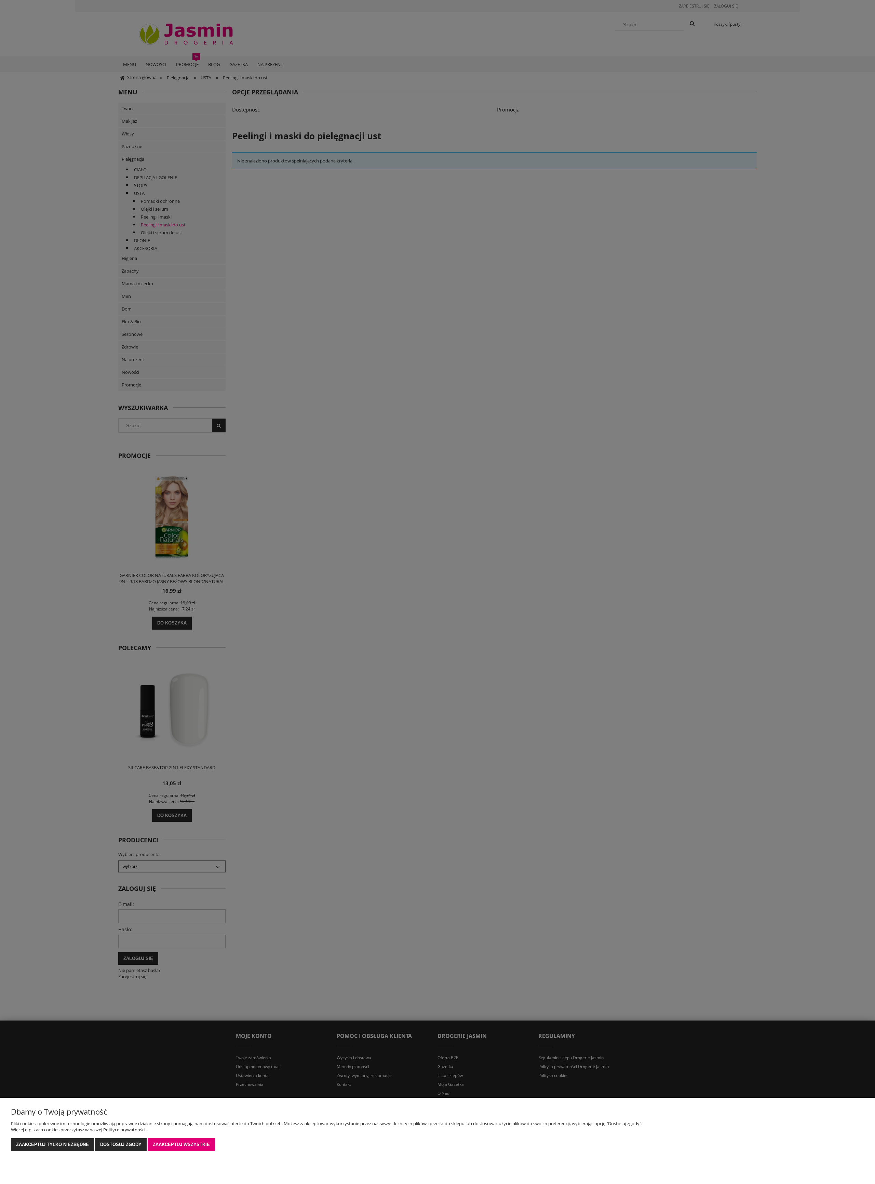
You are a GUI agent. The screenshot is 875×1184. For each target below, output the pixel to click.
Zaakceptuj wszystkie (181, 1144)
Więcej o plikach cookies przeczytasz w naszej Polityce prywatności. (78, 1130)
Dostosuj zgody (121, 1144)
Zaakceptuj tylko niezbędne (52, 1144)
